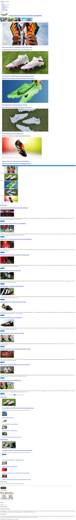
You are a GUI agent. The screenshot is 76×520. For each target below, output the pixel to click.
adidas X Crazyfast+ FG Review (8, 417)
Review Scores (4, 8)
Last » (23, 394)
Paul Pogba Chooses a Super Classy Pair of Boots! (12, 333)
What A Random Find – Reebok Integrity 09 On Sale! (13, 302)
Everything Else (4, 439)
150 (10, 394)
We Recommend (4, 10)
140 (8, 394)
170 (12, 394)
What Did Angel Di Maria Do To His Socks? (10, 270)
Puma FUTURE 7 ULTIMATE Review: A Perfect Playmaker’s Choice (18, 76)
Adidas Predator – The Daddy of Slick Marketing (12, 286)
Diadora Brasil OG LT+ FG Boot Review (9, 430)
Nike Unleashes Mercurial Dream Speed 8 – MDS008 (14, 105)
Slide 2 (3, 180)
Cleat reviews (3, 397)
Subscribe (3, 487)
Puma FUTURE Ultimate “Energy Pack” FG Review (11, 437)
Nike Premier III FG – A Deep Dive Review (10, 424)
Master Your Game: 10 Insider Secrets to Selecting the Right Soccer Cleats (16, 479)
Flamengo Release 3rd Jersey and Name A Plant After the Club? (15, 349)
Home (3, 5)
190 (20, 394)
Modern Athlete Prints (5, 7)
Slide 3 (3, 188)
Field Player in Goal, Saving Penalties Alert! (10, 380)
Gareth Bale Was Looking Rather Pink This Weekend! (13, 223)
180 (18, 394)
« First (6, 394)
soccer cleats (9, 512)
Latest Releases (4, 6)
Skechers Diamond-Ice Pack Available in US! (12, 133)
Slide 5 (3, 203)
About (3, 3)
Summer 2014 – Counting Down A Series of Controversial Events (16, 239)
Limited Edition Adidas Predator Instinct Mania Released (14, 208)
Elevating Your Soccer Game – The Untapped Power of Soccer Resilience (15, 473)
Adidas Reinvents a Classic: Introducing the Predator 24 (16, 161)
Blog (3, 4)
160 (11, 394)
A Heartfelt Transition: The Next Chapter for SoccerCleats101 (17, 450)
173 (16, 394)
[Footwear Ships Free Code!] (16, 21)
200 (21, 394)
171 (13, 394)
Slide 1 (3, 173)
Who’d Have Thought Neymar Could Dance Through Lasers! (14, 255)
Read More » (2, 221)
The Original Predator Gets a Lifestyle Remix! (11, 317)
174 (17, 394)
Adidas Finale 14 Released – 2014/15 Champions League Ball (14, 364)
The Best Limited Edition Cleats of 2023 (9, 466)
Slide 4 (3, 195)
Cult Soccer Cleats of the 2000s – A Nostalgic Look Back (12, 460)
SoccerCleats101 (5, 9)
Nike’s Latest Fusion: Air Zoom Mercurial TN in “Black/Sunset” (17, 47)
